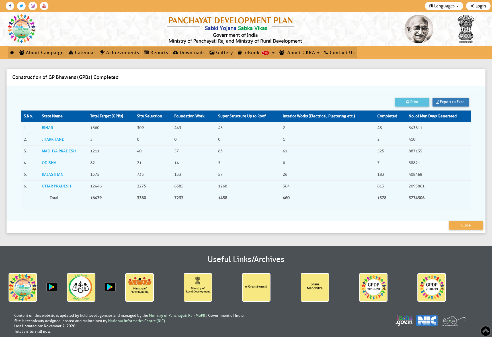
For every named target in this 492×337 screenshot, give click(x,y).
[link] (235, 29)
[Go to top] (485, 331)
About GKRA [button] (300, 53)
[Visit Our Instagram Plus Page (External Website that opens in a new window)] (32, 6)
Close (466, 225)
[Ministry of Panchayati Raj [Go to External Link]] (139, 287)
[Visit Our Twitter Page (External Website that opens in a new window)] (21, 6)
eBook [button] (251, 53)
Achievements (122, 53)
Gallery (224, 53)
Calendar (84, 53)
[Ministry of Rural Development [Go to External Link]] (198, 287)
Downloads (191, 53)
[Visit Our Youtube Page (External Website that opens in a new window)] (44, 6)
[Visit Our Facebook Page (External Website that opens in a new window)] (10, 6)
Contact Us (341, 53)
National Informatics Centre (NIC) (136, 320)
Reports (158, 53)
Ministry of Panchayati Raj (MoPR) (177, 315)
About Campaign (44, 53)
